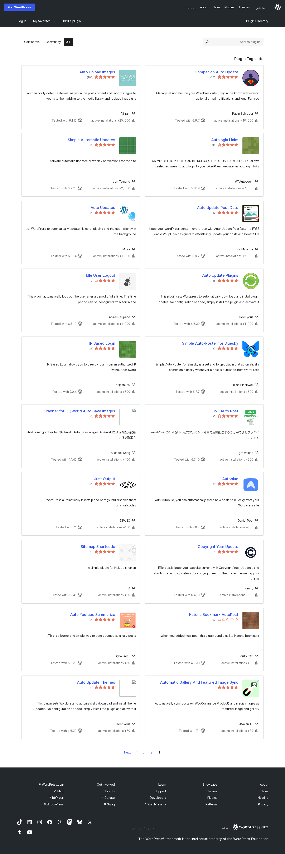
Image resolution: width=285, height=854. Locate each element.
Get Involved (106, 784)
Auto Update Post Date (217, 207)
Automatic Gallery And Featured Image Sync (199, 682)
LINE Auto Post (225, 411)
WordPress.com (51, 784)
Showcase (210, 784)
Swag (109, 804)
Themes (211, 791)
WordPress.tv (155, 804)
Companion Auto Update (216, 72)
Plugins (212, 797)
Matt (59, 791)
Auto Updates (103, 207)
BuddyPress (53, 804)
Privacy (263, 804)
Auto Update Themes (96, 682)
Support (160, 791)
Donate (108, 797)
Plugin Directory (257, 21)
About (264, 784)
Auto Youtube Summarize (92, 614)
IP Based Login (102, 343)
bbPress (56, 797)
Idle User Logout (100, 275)
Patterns (211, 804)
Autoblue (230, 479)
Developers (158, 797)
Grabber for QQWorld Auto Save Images (79, 411)
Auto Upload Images (97, 72)
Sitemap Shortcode (98, 546)
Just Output (104, 479)
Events (110, 791)
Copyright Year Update (218, 546)
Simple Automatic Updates (91, 140)
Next (127, 752)
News (264, 791)
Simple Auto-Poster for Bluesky (210, 343)
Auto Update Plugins (220, 275)
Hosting (263, 797)
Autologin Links (224, 140)
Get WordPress (19, 7)
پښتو (225, 827)
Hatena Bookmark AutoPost (213, 614)
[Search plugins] (207, 42)
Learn (162, 784)
